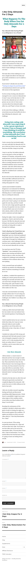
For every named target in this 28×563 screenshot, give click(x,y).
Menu (23, 5)
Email (4, 488)
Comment (5, 459)
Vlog (3, 540)
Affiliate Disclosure (7, 550)
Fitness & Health (21, 442)
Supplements (6, 543)
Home (4, 536)
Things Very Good (6, 558)
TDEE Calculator (6, 554)
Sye (5, 442)
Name (4, 481)
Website (4, 495)
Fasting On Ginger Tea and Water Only (14, 86)
